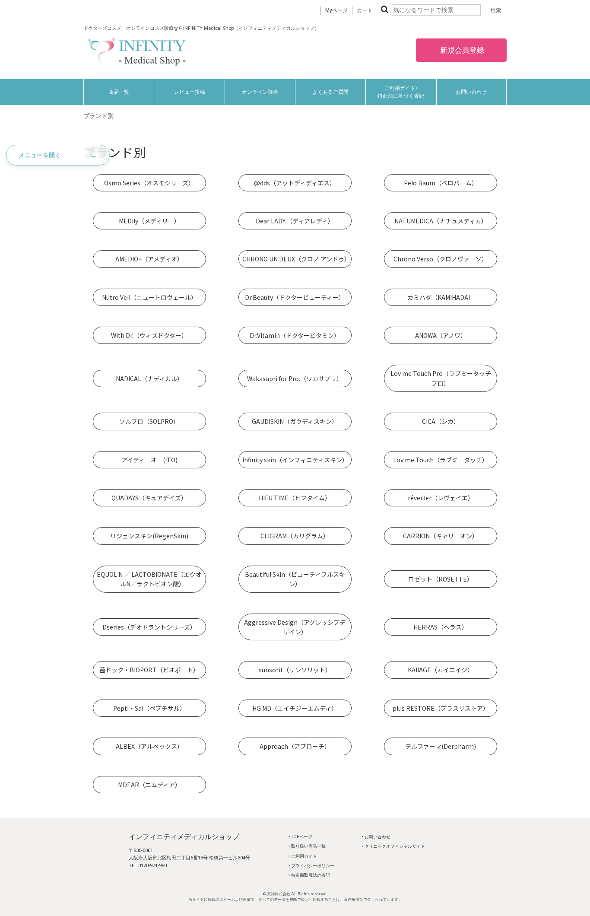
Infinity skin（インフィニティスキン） (295, 459)
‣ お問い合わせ (376, 836)
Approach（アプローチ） (295, 746)
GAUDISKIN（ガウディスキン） (295, 421)
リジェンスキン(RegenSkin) (149, 535)
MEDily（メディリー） (149, 220)
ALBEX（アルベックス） (149, 746)
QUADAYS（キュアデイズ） (149, 497)
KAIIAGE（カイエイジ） (440, 669)
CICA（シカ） (441, 421)
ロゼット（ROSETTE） (440, 579)
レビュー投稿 (189, 92)
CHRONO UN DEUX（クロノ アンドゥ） (296, 258)
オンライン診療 (260, 92)
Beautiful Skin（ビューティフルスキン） (295, 579)
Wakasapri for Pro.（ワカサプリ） (295, 378)
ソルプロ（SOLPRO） (149, 421)
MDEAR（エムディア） (149, 784)
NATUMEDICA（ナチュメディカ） (440, 220)
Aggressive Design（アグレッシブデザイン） (295, 627)
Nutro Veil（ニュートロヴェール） (149, 297)
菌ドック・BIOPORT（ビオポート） (149, 669)
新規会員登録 (461, 50)
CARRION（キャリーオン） (440, 535)
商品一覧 (118, 92)
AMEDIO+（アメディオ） (149, 258)
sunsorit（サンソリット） (295, 669)
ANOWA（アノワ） (440, 335)
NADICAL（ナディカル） (149, 378)
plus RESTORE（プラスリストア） (441, 708)
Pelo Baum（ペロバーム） (441, 182)
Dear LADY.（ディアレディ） (295, 220)
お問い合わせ (471, 92)
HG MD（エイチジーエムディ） (294, 708)
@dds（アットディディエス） (295, 182)
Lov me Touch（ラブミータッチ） (440, 459)
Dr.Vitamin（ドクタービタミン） (295, 335)
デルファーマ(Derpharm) (440, 746)
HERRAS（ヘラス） (440, 627)
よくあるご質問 (330, 92)
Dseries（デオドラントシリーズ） (149, 627)
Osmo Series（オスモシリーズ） (149, 182)
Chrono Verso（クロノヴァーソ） (440, 258)
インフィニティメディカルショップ (184, 837)
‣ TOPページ (300, 836)
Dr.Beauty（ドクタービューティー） (295, 297)
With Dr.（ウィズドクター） (149, 335)
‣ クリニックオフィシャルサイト (393, 846)
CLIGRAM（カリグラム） (294, 535)
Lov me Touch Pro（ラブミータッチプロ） (440, 378)
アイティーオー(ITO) (149, 459)
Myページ (336, 10)
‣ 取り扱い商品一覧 (307, 846)
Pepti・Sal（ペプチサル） (149, 708)
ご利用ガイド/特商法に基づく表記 (400, 92)
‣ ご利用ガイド (303, 856)
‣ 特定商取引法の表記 (309, 875)
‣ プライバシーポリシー (311, 865)
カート (364, 10)
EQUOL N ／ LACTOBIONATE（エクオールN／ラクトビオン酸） (149, 579)
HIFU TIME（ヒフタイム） (295, 497)
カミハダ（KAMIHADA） (440, 297)
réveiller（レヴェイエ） (441, 497)
